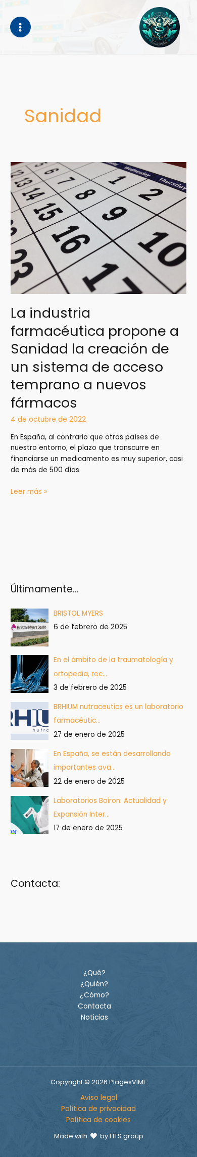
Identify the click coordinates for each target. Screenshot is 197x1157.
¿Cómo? (94, 995)
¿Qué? (94, 973)
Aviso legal (98, 1097)
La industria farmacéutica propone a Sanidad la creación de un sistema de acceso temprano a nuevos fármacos (95, 358)
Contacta (94, 1006)
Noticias (94, 1017)
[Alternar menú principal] (20, 27)
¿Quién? (94, 984)
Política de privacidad (98, 1109)
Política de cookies (98, 1120)
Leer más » (29, 491)
